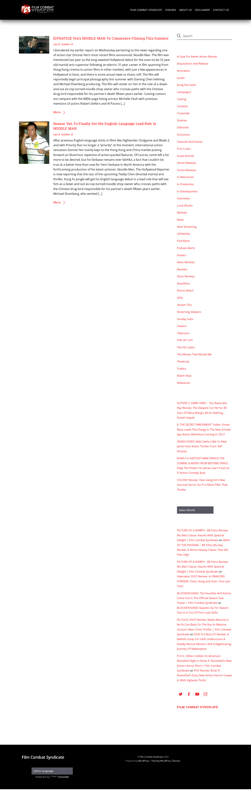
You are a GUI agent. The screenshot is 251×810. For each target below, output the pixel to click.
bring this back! (186, 85)
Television (183, 333)
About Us (185, 10)
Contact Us (221, 10)
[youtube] (197, 694)
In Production (185, 184)
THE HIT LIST (185, 340)
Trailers (181, 368)
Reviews (182, 269)
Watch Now (184, 375)
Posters (181, 255)
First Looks (184, 148)
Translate (63, 777)
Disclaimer (202, 10)
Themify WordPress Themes (165, 760)
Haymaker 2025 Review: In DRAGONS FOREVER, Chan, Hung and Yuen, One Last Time (203, 581)
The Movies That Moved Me (194, 354)
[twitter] (180, 694)
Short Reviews (186, 276)
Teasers (182, 326)
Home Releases (186, 163)
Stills (180, 297)
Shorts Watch (185, 290)
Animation (183, 70)
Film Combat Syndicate (146, 10)
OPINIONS (183, 234)
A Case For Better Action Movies (197, 56)
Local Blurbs (185, 205)
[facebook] (189, 694)
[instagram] (205, 694)
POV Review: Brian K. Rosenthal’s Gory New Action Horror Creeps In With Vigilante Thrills (204, 675)
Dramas (182, 120)
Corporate (183, 113)
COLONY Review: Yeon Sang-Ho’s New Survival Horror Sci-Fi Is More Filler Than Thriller (202, 484)
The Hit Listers (186, 347)
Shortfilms (183, 283)
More (57, 112)
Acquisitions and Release (192, 63)
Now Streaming (186, 226)
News (180, 219)
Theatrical (183, 361)
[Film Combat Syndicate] (37, 13)
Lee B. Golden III (63, 44)
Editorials (183, 127)
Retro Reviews (186, 262)
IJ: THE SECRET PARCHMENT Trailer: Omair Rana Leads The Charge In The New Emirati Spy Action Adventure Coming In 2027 (204, 429)
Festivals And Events (189, 141)
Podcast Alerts (186, 248)
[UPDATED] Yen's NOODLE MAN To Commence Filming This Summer (111, 38)
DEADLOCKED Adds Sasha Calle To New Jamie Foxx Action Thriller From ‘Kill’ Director (202, 446)
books (181, 78)
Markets (182, 212)
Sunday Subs (185, 319)
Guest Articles (185, 156)
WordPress (143, 760)
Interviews (183, 198)
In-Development (187, 191)
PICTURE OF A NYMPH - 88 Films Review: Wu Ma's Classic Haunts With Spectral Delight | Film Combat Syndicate (202, 535)
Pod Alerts (183, 241)
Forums (170, 10)
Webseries (183, 383)
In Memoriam (185, 177)
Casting (181, 99)
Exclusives (183, 134)
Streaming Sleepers (189, 312)
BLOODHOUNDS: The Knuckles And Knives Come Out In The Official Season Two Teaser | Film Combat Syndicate (204, 598)
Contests (182, 106)
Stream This (184, 305)
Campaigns (184, 92)
